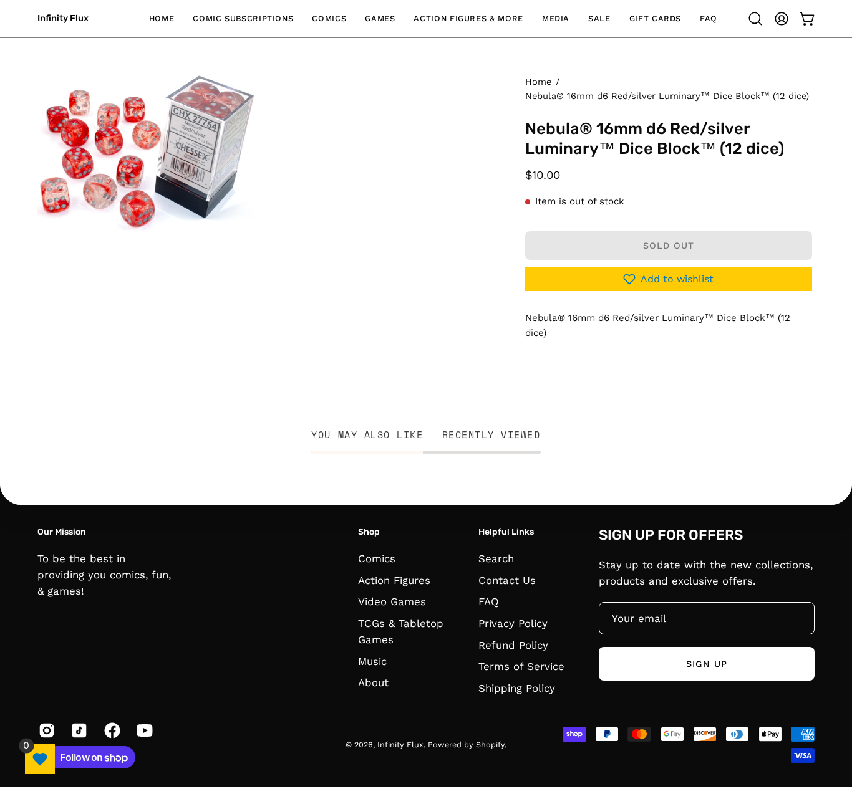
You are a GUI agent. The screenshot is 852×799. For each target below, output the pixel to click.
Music (372, 661)
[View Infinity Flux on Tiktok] (78, 730)
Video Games (392, 601)
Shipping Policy (516, 688)
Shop (369, 532)
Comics (376, 558)
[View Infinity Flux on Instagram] (45, 730)
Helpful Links (506, 532)
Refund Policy (513, 644)
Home (538, 81)
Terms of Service (521, 666)
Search (496, 558)
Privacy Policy (513, 623)
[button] (243, 18)
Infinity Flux (63, 18)
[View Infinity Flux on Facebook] (111, 730)
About (373, 682)
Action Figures (394, 579)
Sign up (706, 664)
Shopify (490, 744)
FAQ (488, 601)
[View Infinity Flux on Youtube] (143, 730)
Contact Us (507, 579)
